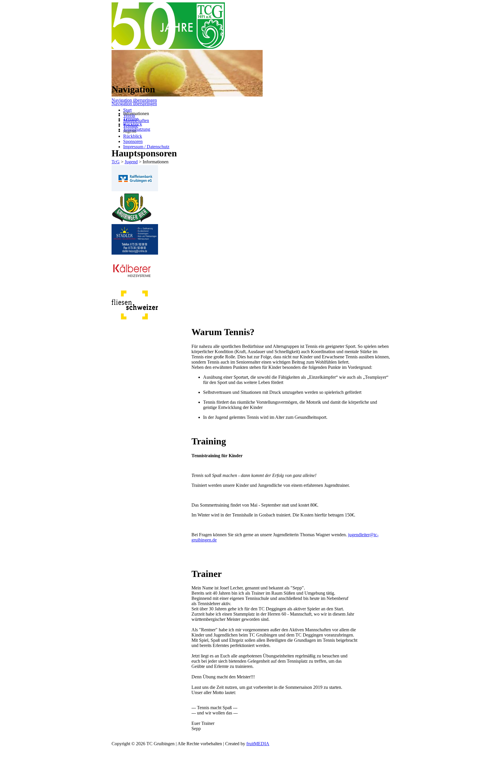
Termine (130, 118)
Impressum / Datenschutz (146, 146)
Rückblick (132, 136)
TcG (116, 161)
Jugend (131, 161)
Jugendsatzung (136, 129)
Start (127, 110)
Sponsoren (133, 141)
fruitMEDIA (257, 743)
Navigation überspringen (134, 100)
